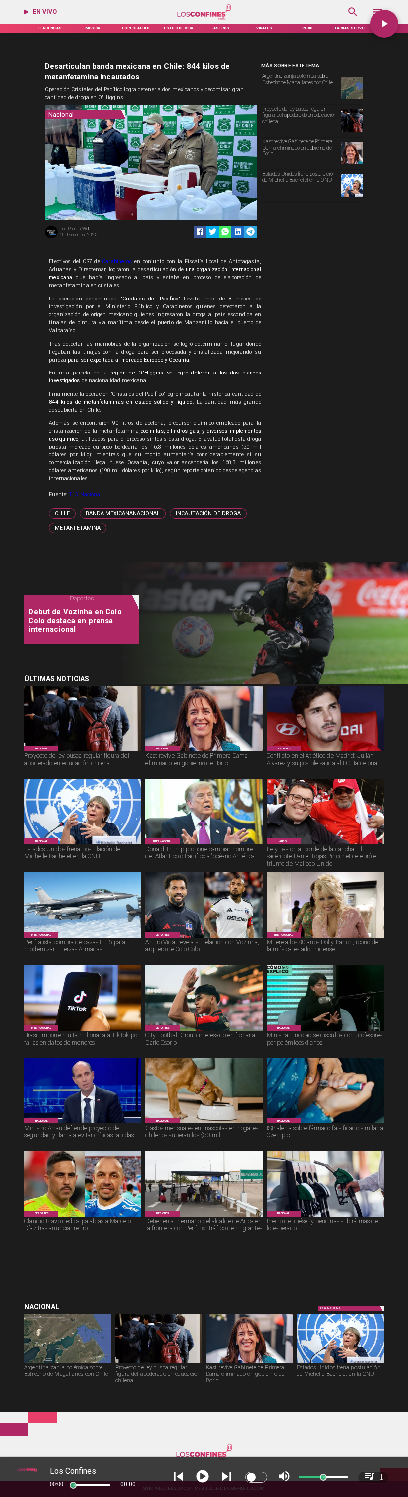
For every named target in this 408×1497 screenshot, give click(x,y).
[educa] (352, 131)
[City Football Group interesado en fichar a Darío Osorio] (203, 1030)
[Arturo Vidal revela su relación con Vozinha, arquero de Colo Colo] (203, 937)
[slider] (73, 1485)
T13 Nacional (85, 494)
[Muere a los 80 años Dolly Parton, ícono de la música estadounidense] (325, 937)
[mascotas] (203, 1123)
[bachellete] (352, 196)
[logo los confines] (204, 19)
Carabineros (117, 261)
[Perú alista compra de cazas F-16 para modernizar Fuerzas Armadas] (82, 937)
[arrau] (82, 1123)
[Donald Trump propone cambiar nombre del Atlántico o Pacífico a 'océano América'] (203, 844)
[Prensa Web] (51, 237)
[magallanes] (352, 98)
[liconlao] (325, 1030)
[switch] (256, 1477)
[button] (62, 513)
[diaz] (82, 1216)
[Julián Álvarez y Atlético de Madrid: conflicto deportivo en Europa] (325, 751)
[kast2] (352, 163)
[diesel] (325, 1216)
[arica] (203, 1216)
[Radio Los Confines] (353, 19)
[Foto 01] (325, 844)
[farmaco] (325, 1123)
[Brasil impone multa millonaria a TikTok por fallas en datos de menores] (82, 1030)
